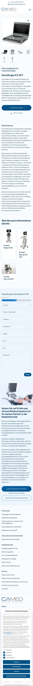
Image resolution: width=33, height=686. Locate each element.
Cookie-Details (6, 682)
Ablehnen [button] (16, 671)
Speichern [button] (16, 662)
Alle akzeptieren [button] (16, 666)
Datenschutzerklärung (8, 632)
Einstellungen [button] (8, 633)
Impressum (27, 682)
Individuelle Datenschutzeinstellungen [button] (17, 676)
